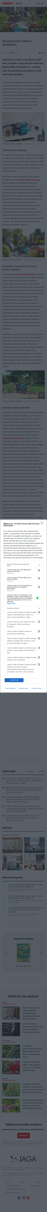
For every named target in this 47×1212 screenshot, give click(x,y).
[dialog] (23, 606)
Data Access (23, 688)
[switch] (38, 570)
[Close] (42, 524)
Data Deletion (11, 688)
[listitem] (23, 565)
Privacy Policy (36, 688)
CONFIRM (14, 680)
